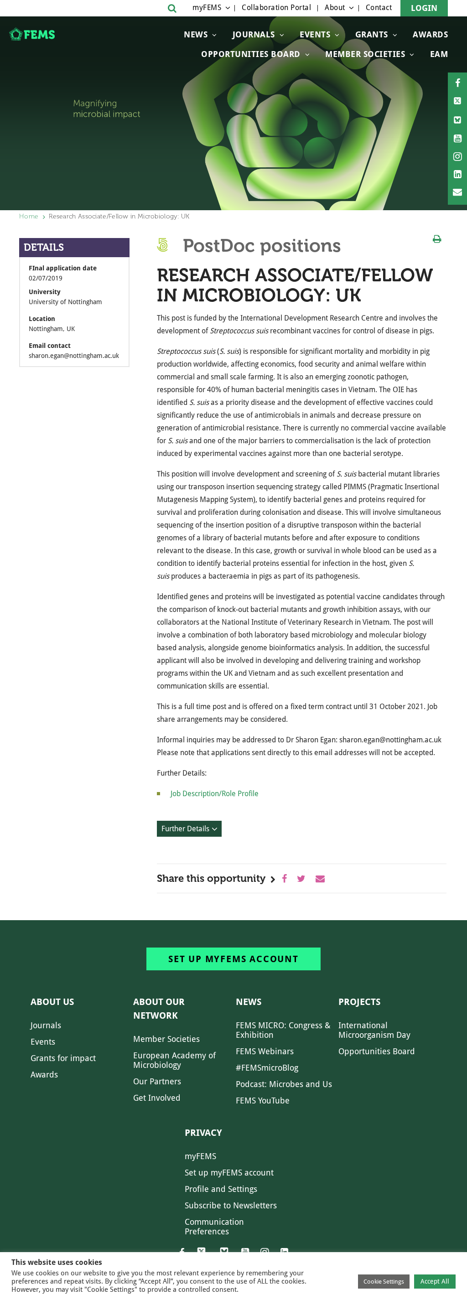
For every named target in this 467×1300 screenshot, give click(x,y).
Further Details (185, 828)
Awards (430, 34)
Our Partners (157, 1081)
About (335, 7)
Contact (379, 7)
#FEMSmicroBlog (267, 1067)
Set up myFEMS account (233, 958)
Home (28, 216)
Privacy (203, 1132)
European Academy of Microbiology (174, 1060)
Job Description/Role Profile (215, 793)
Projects (359, 1001)
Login (424, 8)
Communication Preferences (214, 1226)
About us (52, 1001)
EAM (439, 54)
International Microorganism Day (374, 1030)
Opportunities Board (376, 1051)
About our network (159, 1008)
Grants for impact (63, 1058)
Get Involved (157, 1098)
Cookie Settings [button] (383, 1281)
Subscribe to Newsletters (231, 1205)
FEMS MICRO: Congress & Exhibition (283, 1030)
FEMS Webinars (265, 1051)
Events (315, 34)
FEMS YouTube (263, 1100)
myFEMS (206, 7)
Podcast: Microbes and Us (284, 1084)
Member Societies (365, 54)
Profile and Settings (221, 1189)
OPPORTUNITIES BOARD (251, 54)
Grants (371, 34)
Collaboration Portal (276, 7)
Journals (254, 34)
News (196, 34)
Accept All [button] (434, 1281)
